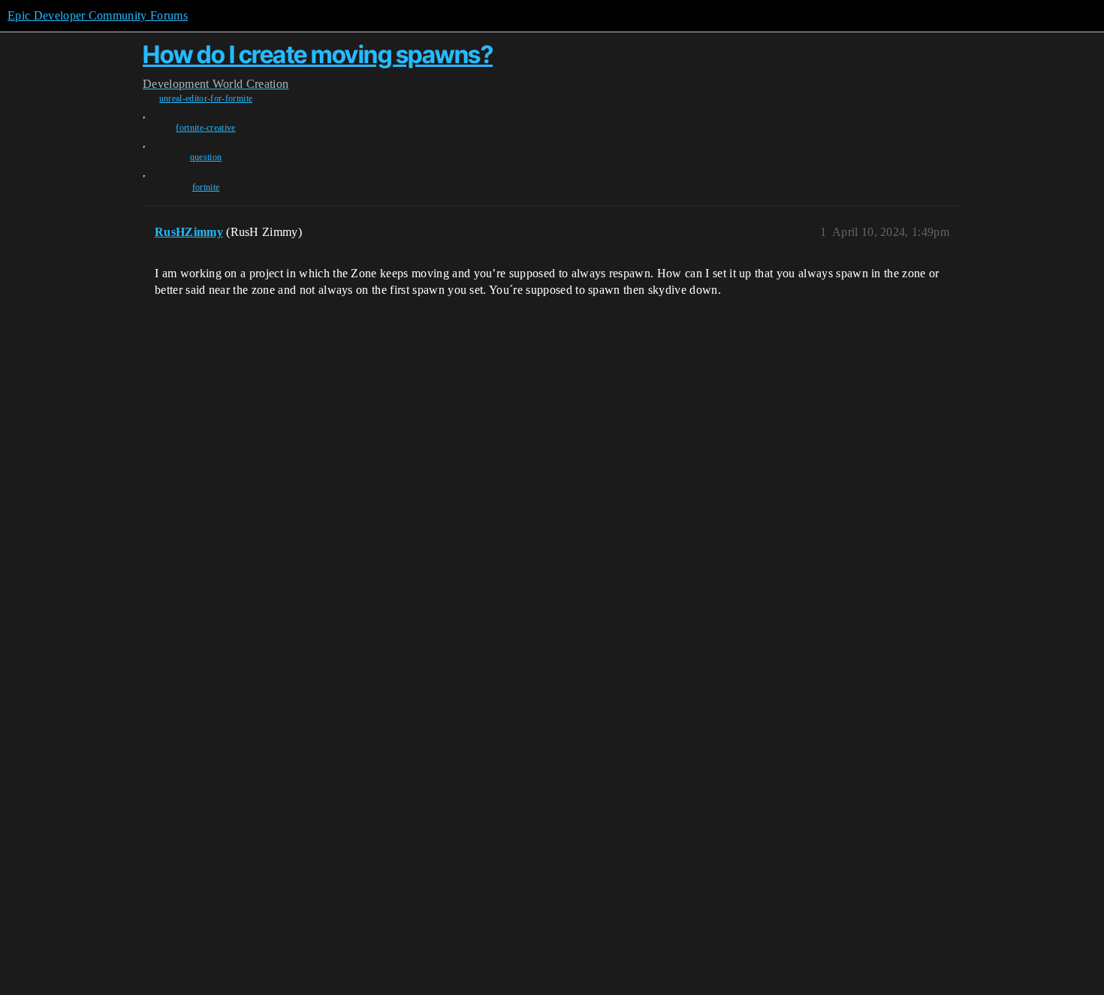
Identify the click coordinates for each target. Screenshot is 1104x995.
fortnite (206, 187)
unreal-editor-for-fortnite (205, 98)
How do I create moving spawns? (318, 54)
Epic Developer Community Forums (98, 15)
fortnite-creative (205, 127)
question (206, 157)
